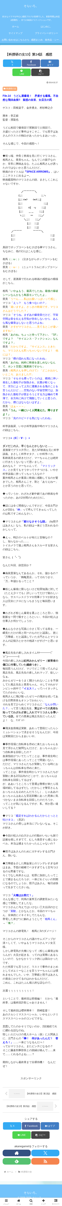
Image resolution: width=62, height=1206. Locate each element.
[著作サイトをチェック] (17, 1153)
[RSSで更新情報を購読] (45, 1161)
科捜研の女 (11, 88)
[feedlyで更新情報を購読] (17, 1161)
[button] (40, 72)
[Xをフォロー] (45, 1153)
